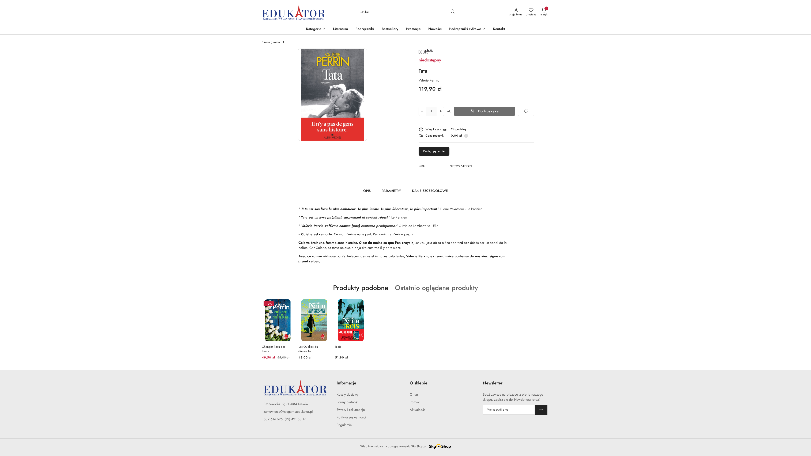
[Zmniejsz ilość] (422, 111)
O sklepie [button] (418, 383)
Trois (338, 347)
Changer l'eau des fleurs (274, 349)
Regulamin (344, 424)
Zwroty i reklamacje (351, 409)
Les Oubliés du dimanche (308, 349)
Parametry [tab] (391, 190)
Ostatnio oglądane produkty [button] (436, 288)
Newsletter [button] (492, 383)
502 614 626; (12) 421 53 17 (285, 419)
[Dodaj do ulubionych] (526, 111)
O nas (414, 394)
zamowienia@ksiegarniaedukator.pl (288, 411)
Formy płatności (348, 402)
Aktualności (418, 409)
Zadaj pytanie (434, 151)
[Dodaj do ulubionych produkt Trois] (361, 304)
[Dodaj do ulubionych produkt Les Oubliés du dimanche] (325, 304)
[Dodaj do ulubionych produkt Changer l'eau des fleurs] (288, 304)
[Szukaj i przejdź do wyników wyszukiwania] (453, 12)
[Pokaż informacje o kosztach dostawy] (466, 135)
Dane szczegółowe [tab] (430, 190)
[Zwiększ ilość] (440, 111)
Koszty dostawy (347, 394)
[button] (315, 29)
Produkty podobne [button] (360, 288)
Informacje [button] (346, 383)
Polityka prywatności (351, 417)
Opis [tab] (367, 190)
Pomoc (415, 402)
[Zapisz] (541, 410)
